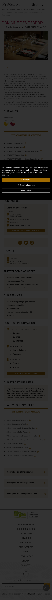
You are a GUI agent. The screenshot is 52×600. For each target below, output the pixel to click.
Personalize (26, 190)
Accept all (26, 179)
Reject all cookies (27, 185)
